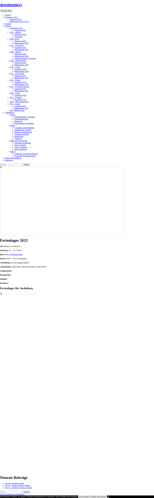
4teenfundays (11, 5)
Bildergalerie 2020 (21, 56)
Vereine (12, 115)
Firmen (12, 126)
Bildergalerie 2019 (21, 65)
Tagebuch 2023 (20, 35)
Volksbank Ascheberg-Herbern (26, 154)
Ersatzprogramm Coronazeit (25, 58)
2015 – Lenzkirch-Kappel (19, 87)
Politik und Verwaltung (18, 141)
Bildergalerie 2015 (21, 91)
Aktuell (7, 15)
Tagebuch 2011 (20, 106)
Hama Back (18, 136)
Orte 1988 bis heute (17, 110)
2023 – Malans (15, 32)
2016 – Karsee (15, 80)
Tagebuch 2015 (20, 89)
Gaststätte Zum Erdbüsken (24, 128)
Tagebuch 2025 (15, 19)
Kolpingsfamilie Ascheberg (24, 117)
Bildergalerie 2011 (21, 108)
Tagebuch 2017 (20, 76)
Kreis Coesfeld (20, 145)
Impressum (9, 160)
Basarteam (18, 121)
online (20, 263)
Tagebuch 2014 (20, 95)
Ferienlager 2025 (11, 17)
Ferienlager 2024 (16, 28)
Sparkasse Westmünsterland (24, 156)
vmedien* (18, 139)
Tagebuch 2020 (20, 54)
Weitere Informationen (98, 497)
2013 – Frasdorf (16, 97)
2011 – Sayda (15, 104)
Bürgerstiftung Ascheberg (24, 123)
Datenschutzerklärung (13, 158)
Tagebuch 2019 (20, 63)
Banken (13, 152)
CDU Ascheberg (20, 147)
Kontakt (8, 24)
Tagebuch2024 (20, 30)
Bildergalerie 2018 (21, 71)
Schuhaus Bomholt (21, 134)
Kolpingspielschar (21, 119)
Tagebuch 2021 (20, 48)
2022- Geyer (14, 39)
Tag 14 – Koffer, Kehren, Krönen (17, 486)
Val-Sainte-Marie (16, 254)
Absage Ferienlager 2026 (14, 483)
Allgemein (18, 37)
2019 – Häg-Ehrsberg (18, 61)
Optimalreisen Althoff (22, 130)
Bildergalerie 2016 (21, 84)
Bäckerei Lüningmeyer (23, 132)
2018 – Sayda (15, 67)
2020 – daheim (15, 52)
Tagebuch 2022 (20, 41)
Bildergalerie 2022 (21, 43)
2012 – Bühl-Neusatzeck (19, 102)
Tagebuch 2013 (20, 100)
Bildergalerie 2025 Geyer (19, 22)
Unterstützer (9, 113)
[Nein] (108, 497)
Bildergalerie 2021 (21, 50)
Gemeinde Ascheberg (22, 143)
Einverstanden (84, 497)
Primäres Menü (6, 11)
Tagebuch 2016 (20, 82)
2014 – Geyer (15, 93)
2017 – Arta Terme (17, 74)
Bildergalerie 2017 (21, 78)
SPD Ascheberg (20, 149)
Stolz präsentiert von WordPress (12, 494)
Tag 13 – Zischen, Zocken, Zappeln (18, 488)
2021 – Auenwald (16, 45)
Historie (8, 26)
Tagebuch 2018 (20, 69)
